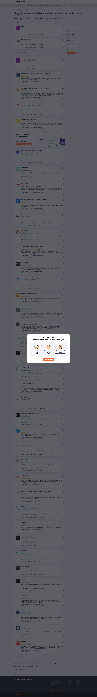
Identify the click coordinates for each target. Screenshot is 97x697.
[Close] (68, 335)
